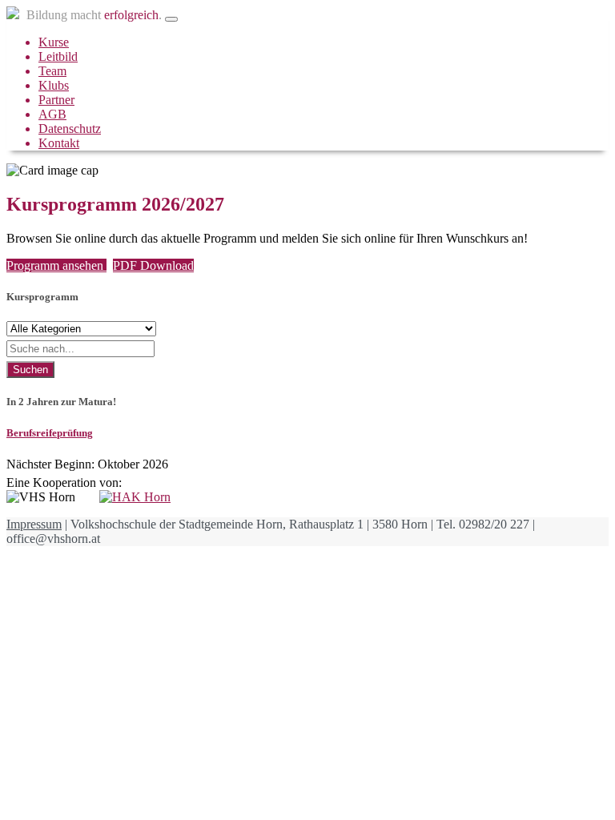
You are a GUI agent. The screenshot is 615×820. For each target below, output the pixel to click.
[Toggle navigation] (171, 19)
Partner (56, 100)
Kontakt (58, 143)
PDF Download (153, 265)
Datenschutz (69, 128)
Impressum (34, 524)
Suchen (30, 370)
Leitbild (58, 56)
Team (52, 71)
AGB (52, 114)
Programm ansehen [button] (56, 265)
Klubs (53, 85)
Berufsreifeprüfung (49, 433)
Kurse (53, 42)
